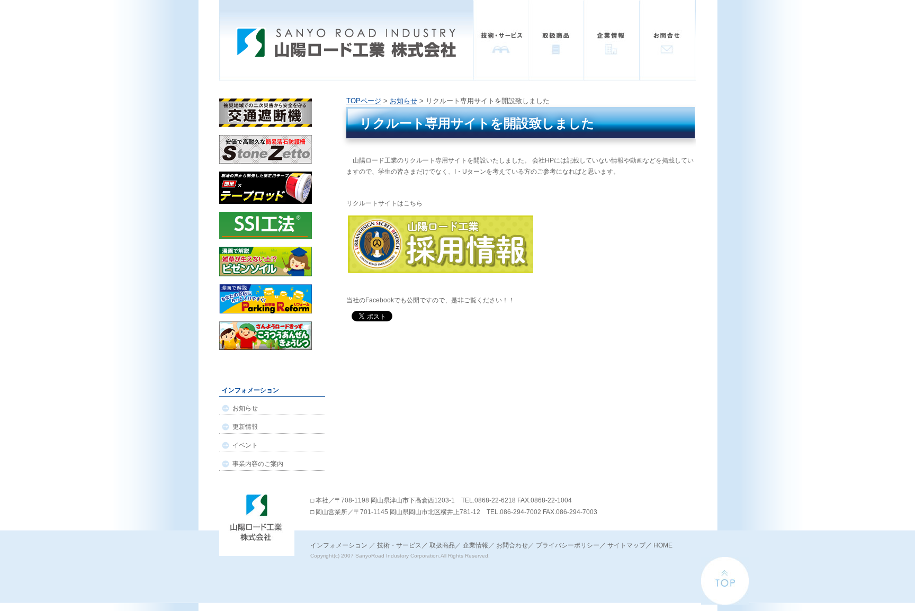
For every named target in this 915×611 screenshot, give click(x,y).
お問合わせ (512, 545)
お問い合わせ (667, 40)
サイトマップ (626, 545)
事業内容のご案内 (257, 464)
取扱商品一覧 (556, 40)
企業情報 (612, 40)
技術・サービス (500, 40)
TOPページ (363, 101)
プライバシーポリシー (567, 545)
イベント (245, 445)
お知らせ (403, 101)
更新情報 (245, 426)
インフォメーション (338, 545)
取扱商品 (442, 545)
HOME (662, 545)
